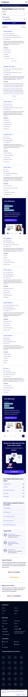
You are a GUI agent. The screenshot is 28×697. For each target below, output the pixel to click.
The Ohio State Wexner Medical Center (12, 35)
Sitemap (16, 626)
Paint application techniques (8, 387)
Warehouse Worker (8, 104)
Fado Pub (7, 171)
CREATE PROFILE (10, 220)
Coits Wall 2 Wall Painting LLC (10, 372)
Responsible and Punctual (8, 288)
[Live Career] (14, 577)
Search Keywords (5, 17)
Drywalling (6, 496)
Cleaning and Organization (8, 155)
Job (3, 613)
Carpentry (5, 255)
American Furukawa (9, 105)
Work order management (8, 327)
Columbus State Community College (12, 244)
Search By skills (9, 5)
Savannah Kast (11, 534)
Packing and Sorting (7, 122)
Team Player (5, 190)
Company (16, 610)
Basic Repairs (6, 297)
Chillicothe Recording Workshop (11, 173)
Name (15, 613)
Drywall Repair (6, 128)
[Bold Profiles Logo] (5, 2)
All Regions (16, 628)
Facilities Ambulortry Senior (10, 33)
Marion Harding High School (10, 341)
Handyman (7, 338)
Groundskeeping (6, 126)
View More (5, 45)
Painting (5, 362)
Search (14, 23)
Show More (14, 96)
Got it (23, 694)
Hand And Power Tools (8, 490)
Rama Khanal (11, 549)
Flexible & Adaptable (7, 52)
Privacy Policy (5, 631)
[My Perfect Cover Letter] (14, 596)
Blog (3, 626)
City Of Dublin (7, 70)
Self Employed (8, 339)
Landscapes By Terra (9, 274)
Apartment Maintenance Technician (11, 305)
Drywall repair (6, 392)
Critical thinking (6, 56)
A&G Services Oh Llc (8, 520)
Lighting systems (6, 325)
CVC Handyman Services (10, 242)
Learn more (14, 471)
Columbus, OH (8, 74)
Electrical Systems (6, 264)
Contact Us (4, 620)
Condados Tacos (8, 138)
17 (19, 436)
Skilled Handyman (8, 240)
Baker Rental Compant (9, 307)
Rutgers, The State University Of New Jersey (13, 37)
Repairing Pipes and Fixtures (8, 262)
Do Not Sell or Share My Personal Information (19, 632)
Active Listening (6, 161)
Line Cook (7, 136)
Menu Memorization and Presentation (10, 188)
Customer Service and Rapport (9, 192)
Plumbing (5, 257)
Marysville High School (9, 276)
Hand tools (5, 358)
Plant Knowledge (6, 292)
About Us (16, 623)
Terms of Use (5, 623)
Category (4, 11)
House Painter (7, 370)
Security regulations (7, 49)
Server (6, 169)
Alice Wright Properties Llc (9, 524)
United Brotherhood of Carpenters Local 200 (13, 72)
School (15, 608)
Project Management (7, 124)
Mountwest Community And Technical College (13, 107)
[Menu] (26, 2)
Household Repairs (7, 356)
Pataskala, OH (7, 109)
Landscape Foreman (9, 272)
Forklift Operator (6, 120)
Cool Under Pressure (7, 194)
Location (4, 610)
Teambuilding (5, 54)
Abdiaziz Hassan (12, 541)
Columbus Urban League (10, 374)
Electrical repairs (6, 323)
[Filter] (5, 27)
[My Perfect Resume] (14, 572)
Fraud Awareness (6, 634)
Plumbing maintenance (7, 321)
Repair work (5, 360)
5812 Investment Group (9, 516)
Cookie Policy (17, 620)
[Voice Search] (24, 19)
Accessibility (4, 628)
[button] (23, 436)
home (3, 5)
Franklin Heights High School (10, 308)
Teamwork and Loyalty (7, 159)
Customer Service (6, 157)
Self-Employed (7, 512)
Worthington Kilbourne (9, 140)
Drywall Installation (6, 354)
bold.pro (13, 450)
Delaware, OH (7, 39)
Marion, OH (7, 343)
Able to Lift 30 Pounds (7, 185)
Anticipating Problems (7, 153)
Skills (3, 608)
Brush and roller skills (7, 385)
